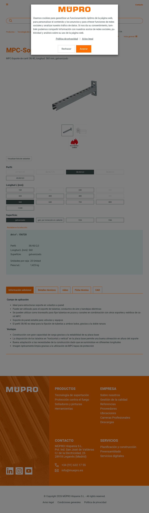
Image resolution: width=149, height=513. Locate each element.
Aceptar (84, 48)
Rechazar (66, 48)
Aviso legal (87, 38)
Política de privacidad (67, 38)
